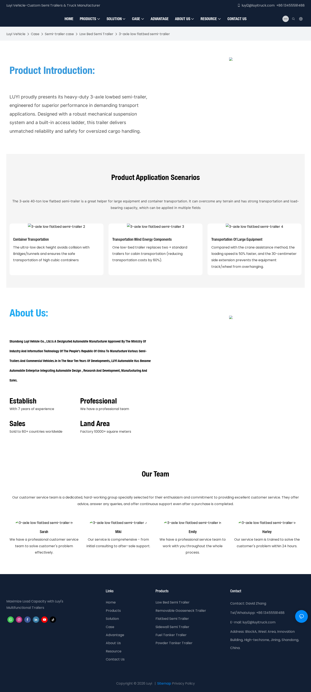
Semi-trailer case (59, 34)
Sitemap (164, 683)
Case (35, 34)
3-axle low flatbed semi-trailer (144, 34)
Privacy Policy (183, 683)
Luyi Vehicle (15, 34)
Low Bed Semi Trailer (96, 34)
